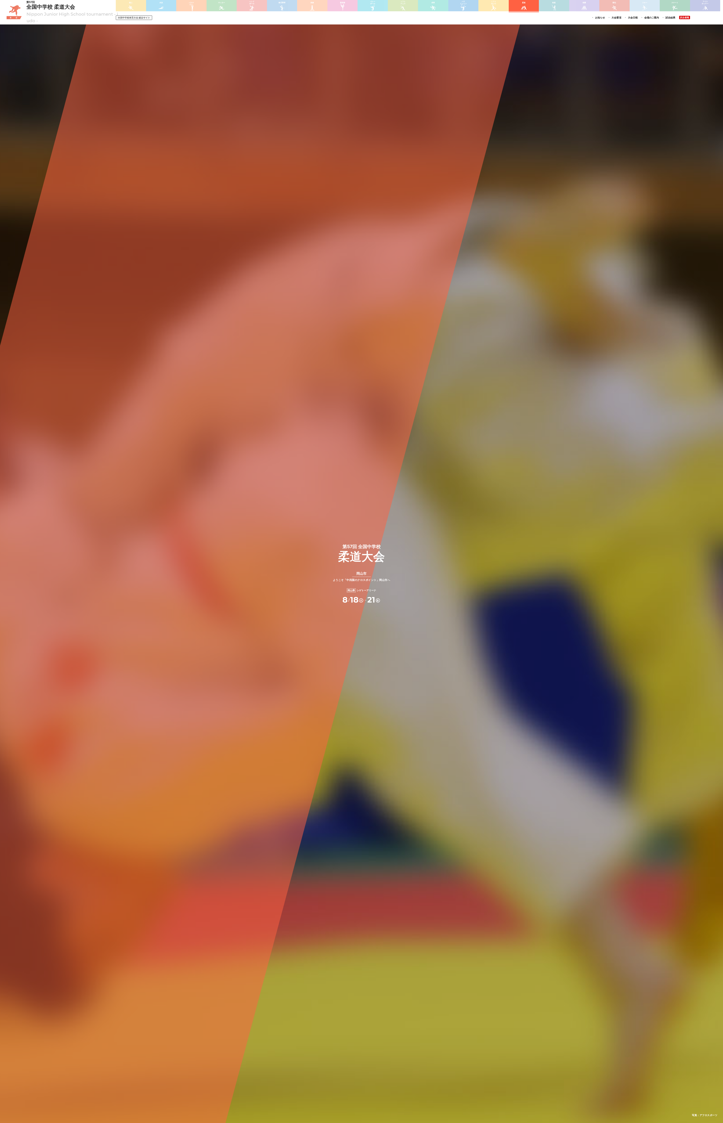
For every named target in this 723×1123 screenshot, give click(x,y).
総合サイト (134, 17)
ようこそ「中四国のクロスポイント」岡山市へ (361, 576)
